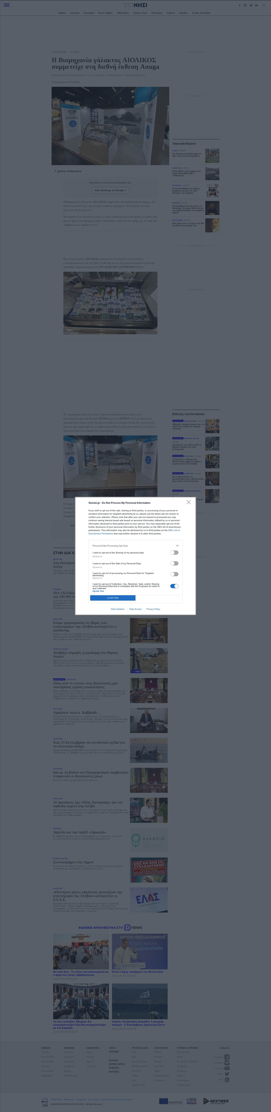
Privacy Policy (153, 609)
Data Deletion (118, 609)
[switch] (174, 552)
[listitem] (135, 545)
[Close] (190, 503)
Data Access (135, 609)
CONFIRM (113, 598)
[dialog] (135, 556)
